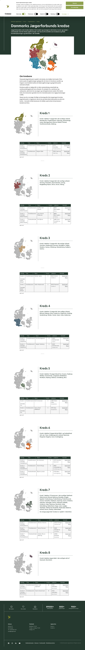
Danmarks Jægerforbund (16, 21)
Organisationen (31, 21)
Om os (24, 21)
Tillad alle (75, 3)
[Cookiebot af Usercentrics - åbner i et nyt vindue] (8, 14)
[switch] (36, 14)
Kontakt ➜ (53, 628)
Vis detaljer (64, 14)
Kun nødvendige (74, 7)
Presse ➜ (52, 626)
